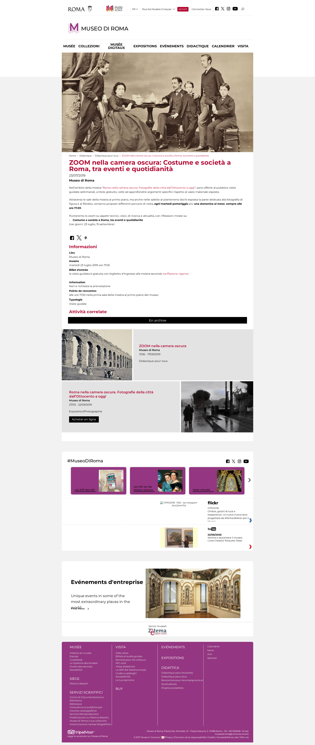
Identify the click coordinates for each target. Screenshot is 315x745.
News (210, 650)
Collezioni (89, 46)
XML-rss (244, 737)
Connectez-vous (201, 9)
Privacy (168, 737)
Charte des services (81, 666)
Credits (211, 737)
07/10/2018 (228, 515)
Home (72, 155)
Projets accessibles (172, 687)
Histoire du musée (81, 653)
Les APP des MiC (85, 489)
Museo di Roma (104, 28)
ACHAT (183, 9)
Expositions (145, 46)
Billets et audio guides (129, 656)
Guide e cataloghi (126, 673)
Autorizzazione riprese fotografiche (90, 724)
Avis (209, 654)
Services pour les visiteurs (131, 659)
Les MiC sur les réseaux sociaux (143, 488)
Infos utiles (122, 653)
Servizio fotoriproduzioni (84, 713)
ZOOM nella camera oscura (162, 346)
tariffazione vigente (176, 273)
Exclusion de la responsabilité (190, 737)
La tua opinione (125, 680)
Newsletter (76, 669)
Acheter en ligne (84, 419)
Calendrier (223, 46)
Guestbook (76, 659)
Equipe (74, 656)
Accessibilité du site (227, 737)
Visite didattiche (125, 666)
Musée (69, 46)
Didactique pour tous (106, 155)
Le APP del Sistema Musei (131, 669)
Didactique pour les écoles (177, 672)
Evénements (172, 46)
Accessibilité (123, 676)
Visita (243, 46)
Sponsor (212, 657)
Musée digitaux (116, 46)
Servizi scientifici (86, 692)
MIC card (121, 663)
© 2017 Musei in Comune (147, 737)
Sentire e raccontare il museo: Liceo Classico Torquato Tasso (225, 539)
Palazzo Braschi (79, 683)
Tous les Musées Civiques (156, 9)
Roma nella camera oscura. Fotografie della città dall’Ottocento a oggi (149, 187)
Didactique (198, 46)
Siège (74, 678)
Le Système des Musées (84, 663)
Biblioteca (76, 703)
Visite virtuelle (201, 489)
